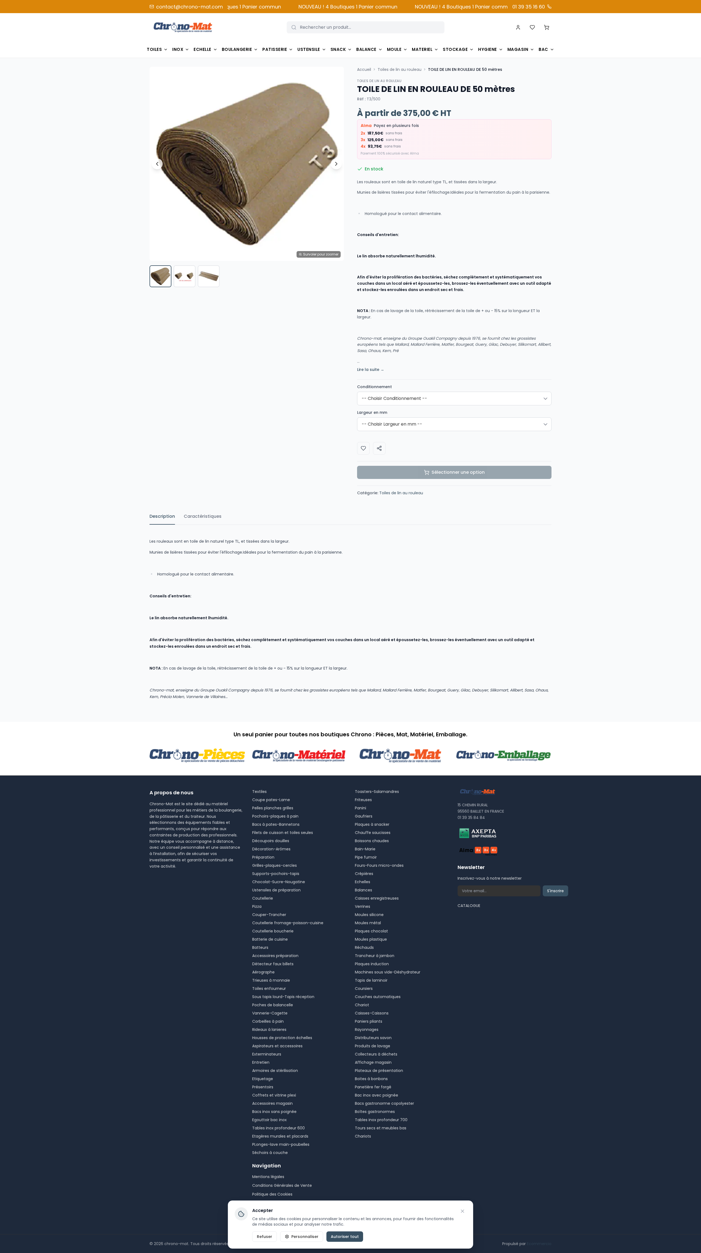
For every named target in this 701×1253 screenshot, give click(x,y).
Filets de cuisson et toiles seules (282, 832)
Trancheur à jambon (374, 955)
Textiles (259, 791)
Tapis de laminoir (371, 980)
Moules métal (368, 923)
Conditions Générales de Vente (282, 1185)
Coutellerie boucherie (273, 931)
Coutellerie (262, 898)
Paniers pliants (368, 1021)
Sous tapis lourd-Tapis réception (283, 996)
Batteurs (260, 947)
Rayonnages (366, 1029)
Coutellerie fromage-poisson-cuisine (287, 923)
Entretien (260, 1062)
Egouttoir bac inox (269, 1120)
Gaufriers (363, 816)
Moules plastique (371, 939)
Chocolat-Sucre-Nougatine (278, 882)
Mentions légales (268, 1176)
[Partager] (379, 448)
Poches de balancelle (272, 1005)
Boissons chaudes (372, 841)
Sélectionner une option (458, 472)
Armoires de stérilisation (275, 1070)
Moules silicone (369, 914)
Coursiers (364, 988)
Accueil (364, 69)
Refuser (264, 1236)
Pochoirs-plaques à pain (275, 816)
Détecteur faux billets (273, 964)
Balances (363, 890)
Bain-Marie (365, 849)
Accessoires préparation (275, 955)
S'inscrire (555, 891)
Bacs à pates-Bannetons (276, 824)
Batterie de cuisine (270, 939)
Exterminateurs (266, 1054)
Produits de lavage (372, 1046)
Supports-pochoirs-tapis (275, 873)
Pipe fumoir (366, 857)
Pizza (257, 906)
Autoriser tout (345, 1236)
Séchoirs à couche (270, 1152)
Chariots (363, 1136)
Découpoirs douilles (270, 841)
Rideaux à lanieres (269, 1029)
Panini (360, 808)
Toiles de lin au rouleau (399, 69)
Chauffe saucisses (372, 832)
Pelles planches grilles (272, 808)
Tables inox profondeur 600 (278, 1128)
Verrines (362, 906)
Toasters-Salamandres (377, 791)
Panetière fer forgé (373, 1087)
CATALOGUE (469, 905)
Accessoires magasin (272, 1103)
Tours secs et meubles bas (380, 1128)
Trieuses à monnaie (271, 980)
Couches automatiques (378, 996)
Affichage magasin (373, 1062)
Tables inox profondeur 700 (381, 1120)
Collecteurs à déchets (376, 1054)
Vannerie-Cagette (270, 1013)
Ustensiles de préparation (276, 890)
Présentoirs (262, 1087)
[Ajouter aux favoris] (363, 448)
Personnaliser (304, 1236)
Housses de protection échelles (282, 1037)
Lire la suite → (370, 369)
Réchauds (364, 947)
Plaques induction (372, 964)
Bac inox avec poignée (376, 1095)
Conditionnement (374, 386)
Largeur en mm (372, 412)
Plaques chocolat (371, 931)
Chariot (362, 1005)
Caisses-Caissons (372, 1013)
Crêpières (364, 873)
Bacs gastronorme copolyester (384, 1103)
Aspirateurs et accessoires (277, 1046)
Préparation (263, 857)
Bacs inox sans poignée (274, 1111)
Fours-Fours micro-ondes (379, 865)
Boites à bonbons (371, 1079)
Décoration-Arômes (271, 849)
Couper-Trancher (269, 914)
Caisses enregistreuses (377, 898)
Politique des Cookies (272, 1194)
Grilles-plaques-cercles (274, 865)
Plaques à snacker (372, 824)
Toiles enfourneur (269, 988)
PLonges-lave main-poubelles (280, 1144)
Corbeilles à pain (268, 1021)
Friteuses (363, 800)
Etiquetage (262, 1079)
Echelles (362, 882)
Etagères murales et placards (280, 1136)
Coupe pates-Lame (271, 800)
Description (162, 516)
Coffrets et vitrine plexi (274, 1095)
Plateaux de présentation (379, 1070)
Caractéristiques (203, 516)
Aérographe (263, 972)
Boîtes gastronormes (375, 1111)
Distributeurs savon (373, 1037)
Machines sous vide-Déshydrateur (387, 972)
